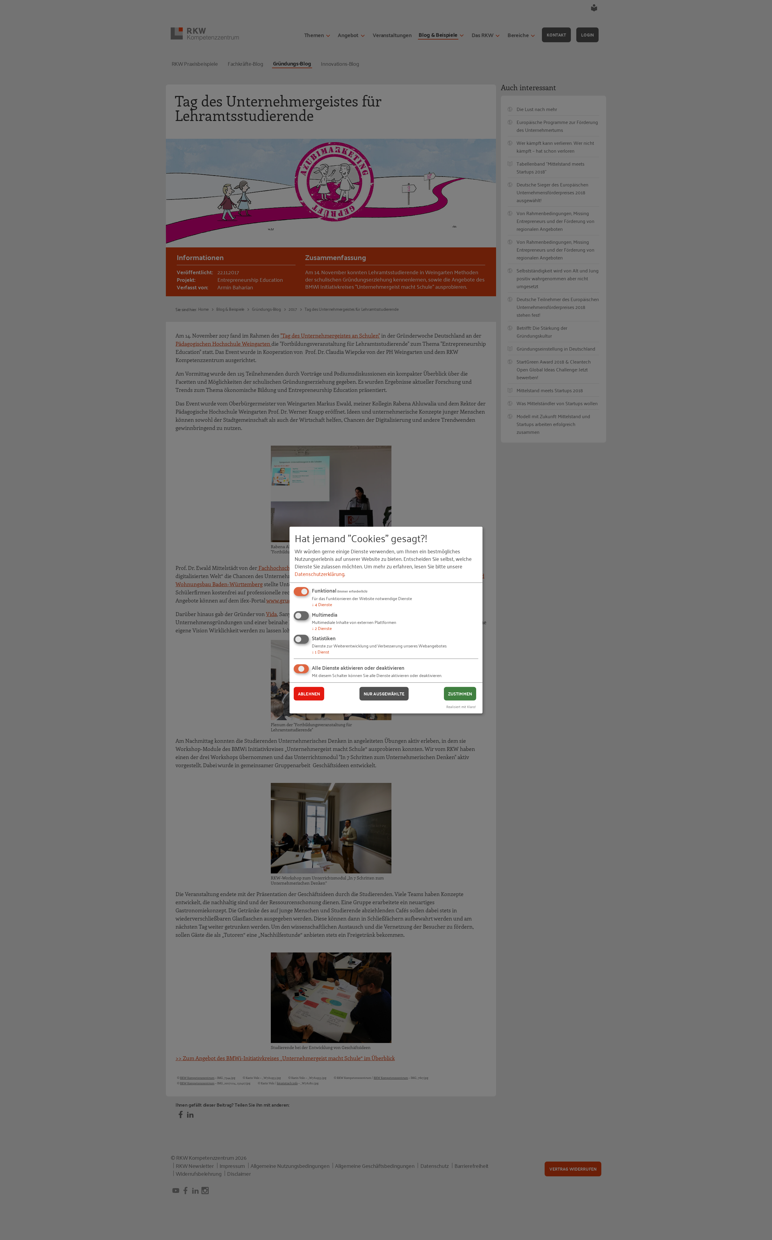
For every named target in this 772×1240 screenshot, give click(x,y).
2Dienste (322, 628)
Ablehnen (309, 694)
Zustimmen (460, 694)
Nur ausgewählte (384, 694)
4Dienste (322, 604)
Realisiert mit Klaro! (461, 706)
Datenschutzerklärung (319, 573)
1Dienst (320, 651)
